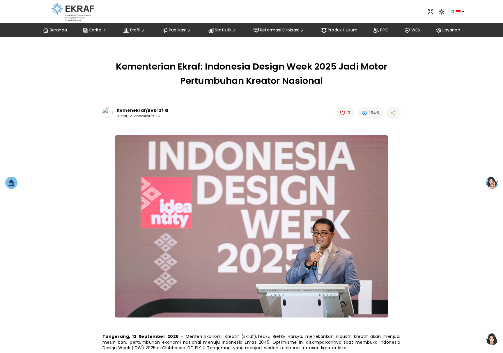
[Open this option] (430, 11)
